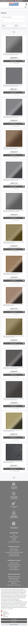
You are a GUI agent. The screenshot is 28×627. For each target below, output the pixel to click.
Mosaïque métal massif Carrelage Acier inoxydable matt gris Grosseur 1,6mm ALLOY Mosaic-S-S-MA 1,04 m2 (12, 86)
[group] (14, 44)
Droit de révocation (14, 550)
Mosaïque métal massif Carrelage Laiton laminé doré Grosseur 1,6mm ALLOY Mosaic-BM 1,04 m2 (13, 431)
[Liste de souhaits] (21, 1)
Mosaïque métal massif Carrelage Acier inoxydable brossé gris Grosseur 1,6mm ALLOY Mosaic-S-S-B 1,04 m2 (13, 54)
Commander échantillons (14, 541)
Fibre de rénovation (14, 580)
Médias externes (6, 613)
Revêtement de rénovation (14, 576)
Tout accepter (14, 619)
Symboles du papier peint (14, 566)
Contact (14, 540)
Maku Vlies (14, 583)
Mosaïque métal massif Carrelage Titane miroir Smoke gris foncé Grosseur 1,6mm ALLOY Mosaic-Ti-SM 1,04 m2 (13, 368)
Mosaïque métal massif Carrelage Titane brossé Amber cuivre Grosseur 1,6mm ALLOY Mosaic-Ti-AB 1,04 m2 (12, 148)
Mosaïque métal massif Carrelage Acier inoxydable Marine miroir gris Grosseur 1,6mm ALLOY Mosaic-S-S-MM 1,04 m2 (14, 180)
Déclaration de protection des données (14, 552)
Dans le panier (13, 61)
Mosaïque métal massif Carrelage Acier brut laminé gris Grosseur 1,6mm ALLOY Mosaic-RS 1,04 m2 (13, 462)
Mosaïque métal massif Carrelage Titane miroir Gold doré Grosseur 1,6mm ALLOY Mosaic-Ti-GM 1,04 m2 (13, 242)
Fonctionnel (5, 616)
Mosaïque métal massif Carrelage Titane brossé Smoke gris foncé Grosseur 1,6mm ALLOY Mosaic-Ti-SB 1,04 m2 (13, 399)
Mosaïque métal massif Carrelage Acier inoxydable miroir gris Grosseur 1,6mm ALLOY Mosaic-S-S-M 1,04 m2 (12, 117)
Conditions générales (14, 554)
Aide (14, 535)
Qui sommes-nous (14, 562)
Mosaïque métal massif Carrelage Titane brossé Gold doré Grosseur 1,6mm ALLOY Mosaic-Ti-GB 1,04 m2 (13, 337)
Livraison (14, 538)
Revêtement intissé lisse (14, 578)
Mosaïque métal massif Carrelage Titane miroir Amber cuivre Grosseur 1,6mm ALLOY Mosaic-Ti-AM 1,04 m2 (12, 274)
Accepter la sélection (14, 624)
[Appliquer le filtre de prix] (14, 28)
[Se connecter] (2, 1)
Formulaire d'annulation (14, 555)
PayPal (4, 615)
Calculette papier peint (14, 569)
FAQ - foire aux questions (14, 564)
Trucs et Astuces (14, 567)
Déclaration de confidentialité (7, 608)
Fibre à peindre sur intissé (14, 581)
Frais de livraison (16, 63)
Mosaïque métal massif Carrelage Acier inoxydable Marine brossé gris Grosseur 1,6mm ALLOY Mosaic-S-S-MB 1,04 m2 (13, 211)
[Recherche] (25, 7)
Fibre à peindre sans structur (14, 585)
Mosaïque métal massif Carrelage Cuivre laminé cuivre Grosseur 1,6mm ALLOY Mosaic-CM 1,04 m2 (13, 305)
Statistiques (5, 612)
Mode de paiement (14, 536)
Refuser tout (14, 621)
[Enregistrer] (5, 1)
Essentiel (5, 611)
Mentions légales (14, 549)
